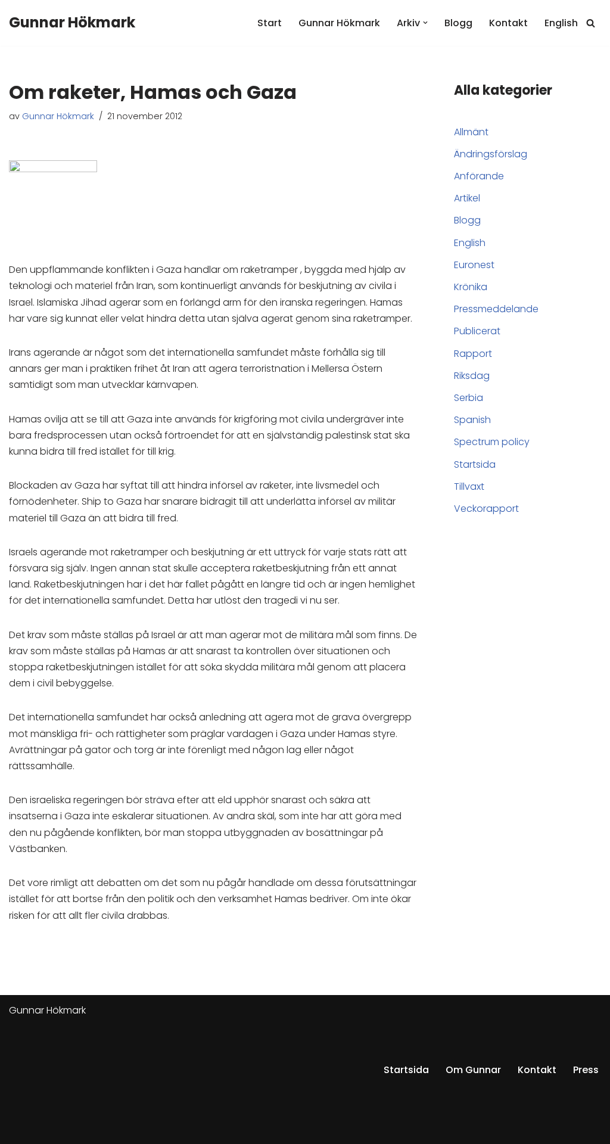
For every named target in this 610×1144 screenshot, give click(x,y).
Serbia (468, 398)
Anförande (479, 176)
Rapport (473, 353)
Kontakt (508, 23)
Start (269, 23)
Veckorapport (486, 508)
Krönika (470, 287)
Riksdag (472, 376)
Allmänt (471, 132)
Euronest (474, 265)
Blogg (458, 23)
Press (586, 1070)
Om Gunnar (473, 1070)
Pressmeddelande (496, 309)
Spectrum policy (492, 442)
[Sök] (590, 22)
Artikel (467, 198)
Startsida (475, 464)
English (561, 23)
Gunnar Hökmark (339, 23)
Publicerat (477, 331)
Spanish (472, 420)
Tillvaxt (469, 486)
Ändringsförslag (490, 154)
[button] (425, 22)
